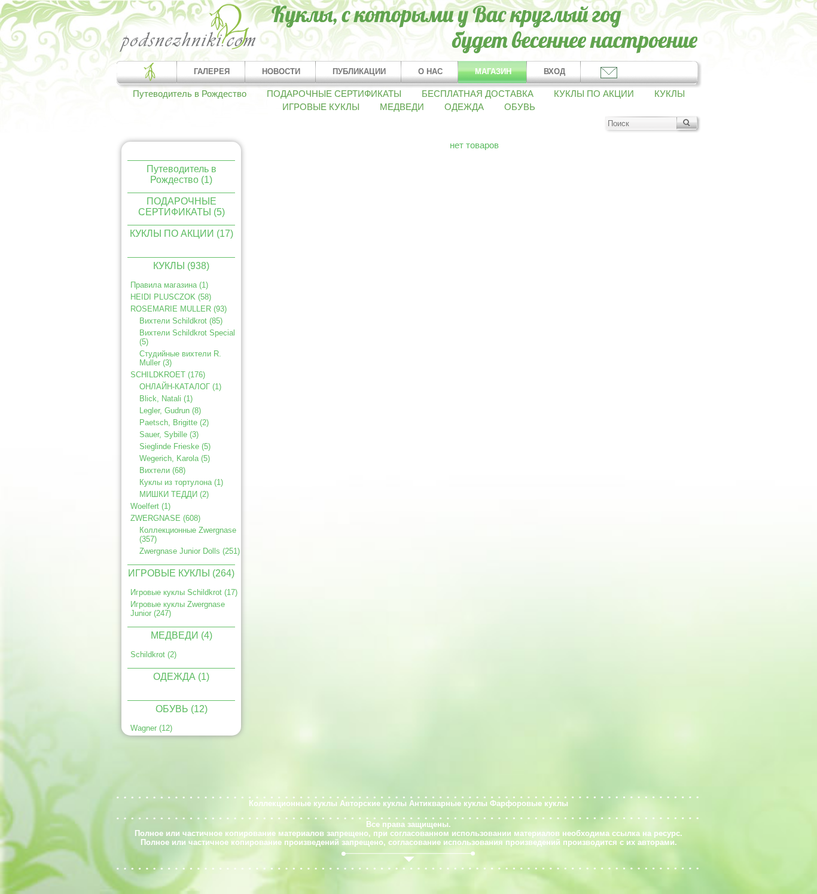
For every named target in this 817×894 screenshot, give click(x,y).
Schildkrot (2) (153, 654)
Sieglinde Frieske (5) (175, 446)
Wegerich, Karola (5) (174, 458)
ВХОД (554, 71)
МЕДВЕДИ (402, 107)
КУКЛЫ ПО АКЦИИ (594, 94)
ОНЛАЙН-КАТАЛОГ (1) (180, 386)
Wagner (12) (151, 728)
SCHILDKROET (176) (167, 374)
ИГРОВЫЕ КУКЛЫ (320, 107)
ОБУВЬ (519, 107)
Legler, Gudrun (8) (170, 410)
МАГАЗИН (493, 71)
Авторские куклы (373, 803)
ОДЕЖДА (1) (181, 677)
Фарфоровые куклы (529, 803)
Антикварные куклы (448, 803)
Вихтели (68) (162, 470)
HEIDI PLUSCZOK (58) (170, 296)
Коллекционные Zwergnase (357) (187, 535)
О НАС (430, 71)
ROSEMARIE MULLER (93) (178, 308)
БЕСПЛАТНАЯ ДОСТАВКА (478, 94)
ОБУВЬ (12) (182, 709)
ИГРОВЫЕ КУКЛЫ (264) (181, 573)
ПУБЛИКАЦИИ (359, 71)
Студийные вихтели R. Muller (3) (180, 358)
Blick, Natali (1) (166, 398)
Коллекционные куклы (293, 803)
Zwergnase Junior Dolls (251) (189, 551)
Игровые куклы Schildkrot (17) (183, 592)
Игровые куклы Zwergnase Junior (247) (177, 609)
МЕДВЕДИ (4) (181, 635)
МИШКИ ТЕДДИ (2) (174, 494)
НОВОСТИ (281, 71)
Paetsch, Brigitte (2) (174, 422)
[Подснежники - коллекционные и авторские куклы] (188, 51)
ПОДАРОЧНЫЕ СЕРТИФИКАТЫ (334, 94)
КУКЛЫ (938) (181, 266)
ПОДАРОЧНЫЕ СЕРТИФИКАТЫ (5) (181, 206)
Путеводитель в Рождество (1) (182, 174)
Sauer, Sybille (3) (169, 434)
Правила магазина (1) (169, 284)
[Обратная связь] (608, 72)
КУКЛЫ (669, 94)
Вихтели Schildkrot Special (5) (187, 337)
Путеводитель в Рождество (189, 94)
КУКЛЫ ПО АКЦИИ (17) (181, 233)
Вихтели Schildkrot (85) (180, 320)
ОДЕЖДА (464, 107)
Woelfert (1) (150, 506)
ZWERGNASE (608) (165, 518)
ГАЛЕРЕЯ (212, 71)
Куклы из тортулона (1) (181, 482)
